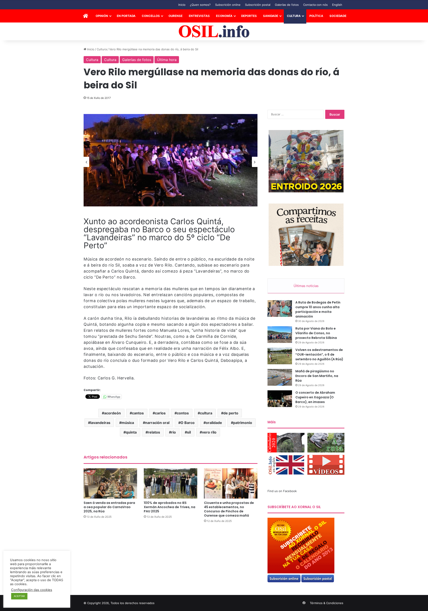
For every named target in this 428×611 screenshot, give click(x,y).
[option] (170, 160)
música (127, 422)
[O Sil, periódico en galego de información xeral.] (214, 31)
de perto (230, 413)
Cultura (294, 16)
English (337, 4)
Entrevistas (199, 16)
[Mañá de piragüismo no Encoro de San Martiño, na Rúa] (280, 377)
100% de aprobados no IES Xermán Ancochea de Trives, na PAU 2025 (169, 507)
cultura (206, 413)
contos (183, 413)
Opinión (102, 16)
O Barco (188, 422)
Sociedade (337, 16)
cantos (138, 413)
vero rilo (209, 432)
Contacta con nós (315, 4)
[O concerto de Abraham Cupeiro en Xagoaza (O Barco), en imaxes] (280, 398)
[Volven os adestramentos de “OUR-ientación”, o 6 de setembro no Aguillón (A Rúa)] (280, 356)
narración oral (157, 422)
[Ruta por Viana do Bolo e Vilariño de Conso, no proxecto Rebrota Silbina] (280, 334)
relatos (154, 432)
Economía (224, 16)
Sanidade (270, 16)
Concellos (151, 16)
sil (189, 432)
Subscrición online (228, 4)
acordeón (112, 413)
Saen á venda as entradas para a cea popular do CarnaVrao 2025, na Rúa (109, 507)
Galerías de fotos (287, 4)
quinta (131, 432)
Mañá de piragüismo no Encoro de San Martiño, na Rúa (316, 376)
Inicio (181, 4)
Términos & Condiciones (326, 603)
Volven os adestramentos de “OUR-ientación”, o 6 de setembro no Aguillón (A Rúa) (319, 354)
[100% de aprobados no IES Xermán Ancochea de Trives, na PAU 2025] (170, 483)
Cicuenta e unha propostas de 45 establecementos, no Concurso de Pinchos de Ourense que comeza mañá (229, 509)
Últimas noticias (306, 286)
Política (316, 16)
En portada (126, 16)
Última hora (167, 59)
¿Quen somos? (200, 4)
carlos (160, 413)
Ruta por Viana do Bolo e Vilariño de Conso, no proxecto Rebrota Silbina (316, 333)
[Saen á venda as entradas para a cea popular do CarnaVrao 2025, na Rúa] (110, 483)
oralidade (214, 422)
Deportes (249, 16)
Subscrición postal (257, 4)
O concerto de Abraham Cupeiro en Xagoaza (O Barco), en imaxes (315, 397)
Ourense (176, 16)
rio (173, 432)
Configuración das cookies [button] (31, 590)
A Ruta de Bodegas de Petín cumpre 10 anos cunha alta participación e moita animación (317, 309)
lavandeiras (100, 422)
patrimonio (242, 422)
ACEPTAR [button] (19, 596)
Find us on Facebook (282, 491)
